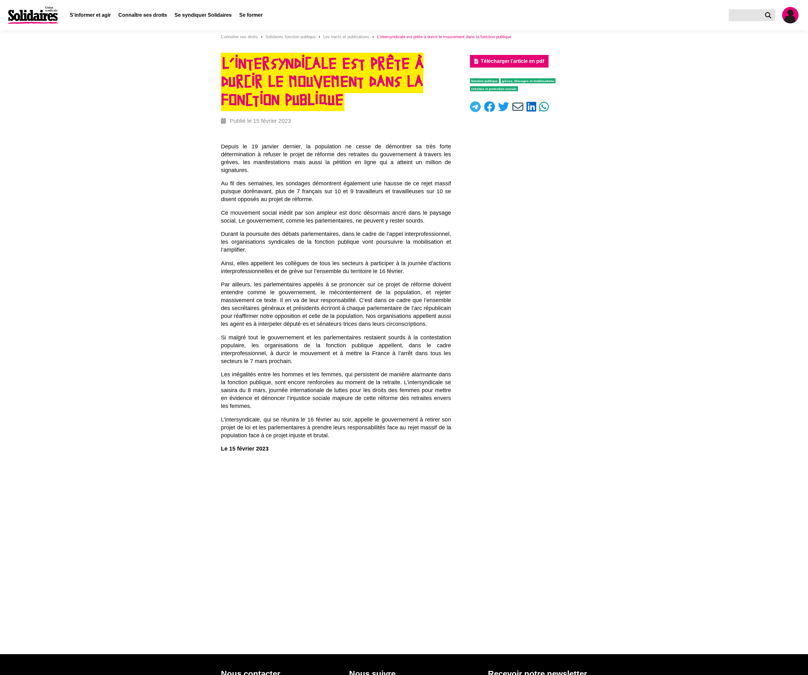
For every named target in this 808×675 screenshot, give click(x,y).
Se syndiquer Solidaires (203, 15)
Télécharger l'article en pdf (512, 61)
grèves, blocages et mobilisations (528, 81)
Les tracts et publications (346, 36)
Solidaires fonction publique (290, 36)
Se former (251, 15)
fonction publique (484, 81)
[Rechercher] (769, 15)
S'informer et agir (90, 15)
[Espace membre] (793, 15)
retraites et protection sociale (494, 89)
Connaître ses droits (142, 15)
